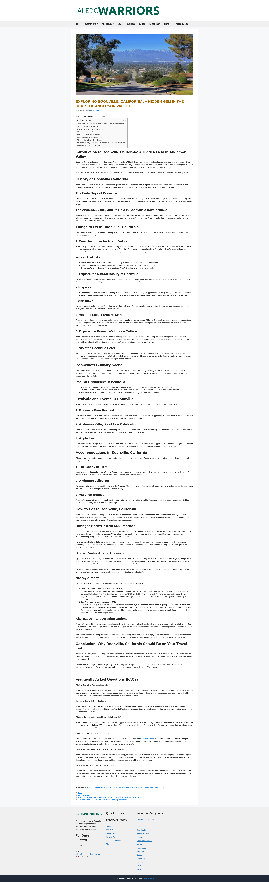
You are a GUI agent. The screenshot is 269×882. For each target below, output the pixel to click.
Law (138, 826)
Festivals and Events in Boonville (89, 134)
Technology (108, 24)
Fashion (140, 862)
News (120, 24)
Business (131, 24)
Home (78, 24)
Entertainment (91, 24)
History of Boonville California (88, 126)
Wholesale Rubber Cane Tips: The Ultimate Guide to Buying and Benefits (102, 800)
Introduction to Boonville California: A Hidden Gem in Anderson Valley (101, 124)
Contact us (110, 833)
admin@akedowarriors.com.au (88, 854)
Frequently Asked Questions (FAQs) (90, 145)
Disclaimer (110, 844)
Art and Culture (142, 844)
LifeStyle (140, 837)
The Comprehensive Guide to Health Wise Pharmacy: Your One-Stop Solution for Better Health (126, 787)
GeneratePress (149, 878)
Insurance (140, 823)
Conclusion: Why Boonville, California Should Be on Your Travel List (101, 143)
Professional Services (145, 819)
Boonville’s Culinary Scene (87, 132)
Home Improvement (144, 841)
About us (109, 830)
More (166, 24)
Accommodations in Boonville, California (92, 137)
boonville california (84, 795)
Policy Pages (182, 24)
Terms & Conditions (113, 841)
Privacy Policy (111, 837)
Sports (139, 855)
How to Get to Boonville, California (90, 140)
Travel (80, 793)
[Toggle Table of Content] (123, 120)
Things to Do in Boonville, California (90, 129)
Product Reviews (143, 834)
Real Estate (141, 830)
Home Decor (154, 24)
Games (142, 24)
